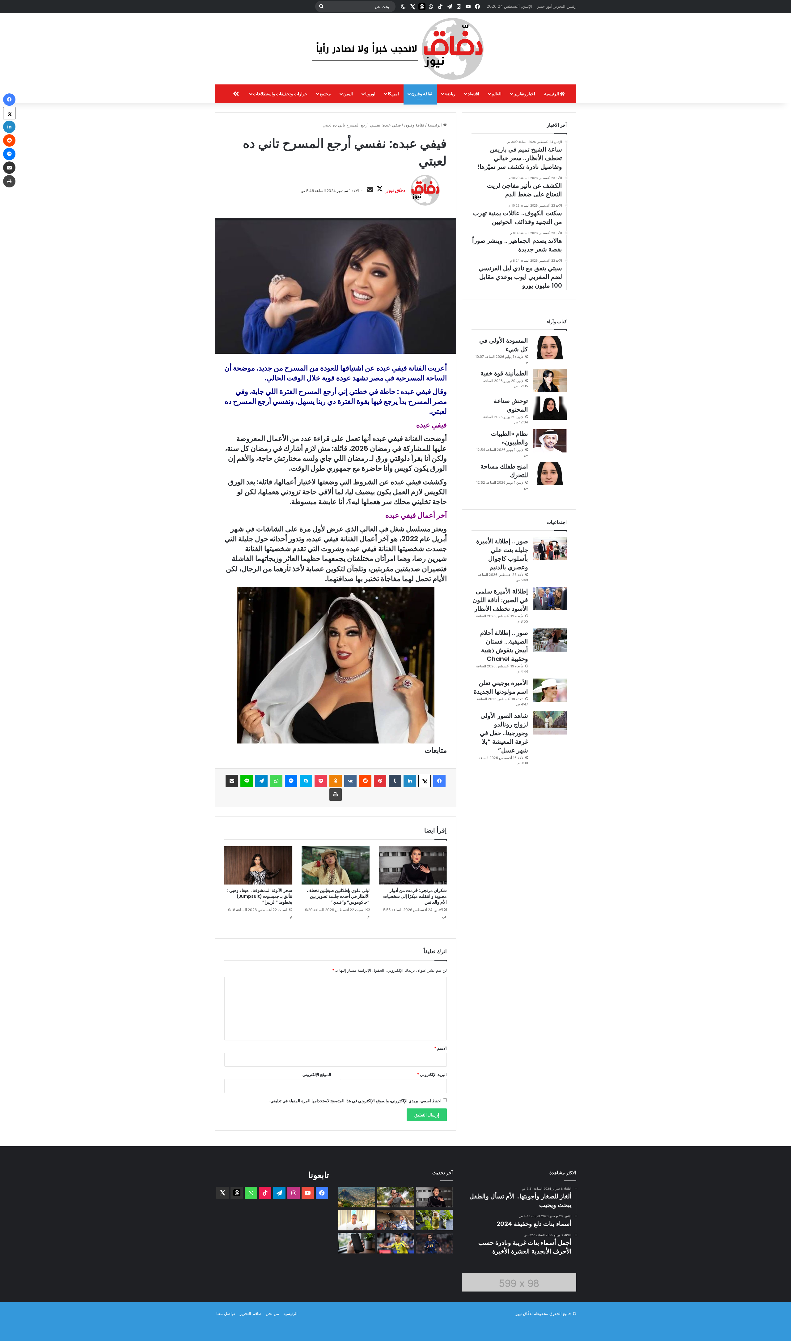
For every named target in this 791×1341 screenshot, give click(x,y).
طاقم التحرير (250, 1313)
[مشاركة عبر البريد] (232, 781)
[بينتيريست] (380, 781)
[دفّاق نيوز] (395, 49)
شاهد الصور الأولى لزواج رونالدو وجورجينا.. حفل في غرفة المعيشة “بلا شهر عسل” (504, 733)
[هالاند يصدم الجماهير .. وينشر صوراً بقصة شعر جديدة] (356, 1220)
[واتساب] (276, 781)
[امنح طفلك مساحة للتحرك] (550, 473)
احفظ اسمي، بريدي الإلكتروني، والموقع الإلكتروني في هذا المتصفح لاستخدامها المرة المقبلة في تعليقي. (355, 1100)
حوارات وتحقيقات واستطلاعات (280, 93)
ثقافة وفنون (421, 93)
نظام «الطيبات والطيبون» (509, 438)
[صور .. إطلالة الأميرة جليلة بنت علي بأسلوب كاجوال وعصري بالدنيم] (550, 548)
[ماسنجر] (291, 781)
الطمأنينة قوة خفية (504, 373)
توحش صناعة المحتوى (511, 405)
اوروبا (370, 93)
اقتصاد (473, 93)
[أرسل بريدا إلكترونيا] (370, 190)
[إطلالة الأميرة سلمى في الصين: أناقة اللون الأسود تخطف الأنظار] (550, 598)
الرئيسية (552, 93)
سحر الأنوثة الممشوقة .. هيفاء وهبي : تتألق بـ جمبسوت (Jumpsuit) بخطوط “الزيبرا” (259, 896)
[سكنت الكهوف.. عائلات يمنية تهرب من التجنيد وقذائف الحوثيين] (395, 1220)
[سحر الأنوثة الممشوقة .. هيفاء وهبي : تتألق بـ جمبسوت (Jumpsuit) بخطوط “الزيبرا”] (258, 865)
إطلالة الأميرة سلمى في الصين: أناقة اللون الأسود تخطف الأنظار (500, 600)
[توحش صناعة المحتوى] (550, 408)
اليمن (348, 93)
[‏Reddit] (365, 781)
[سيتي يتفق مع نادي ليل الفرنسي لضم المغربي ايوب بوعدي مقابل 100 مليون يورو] (434, 1243)
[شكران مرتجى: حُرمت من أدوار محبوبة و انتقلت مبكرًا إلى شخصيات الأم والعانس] (413, 865)
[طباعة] (335, 794)
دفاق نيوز (395, 190)
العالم (496, 93)
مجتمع (325, 93)
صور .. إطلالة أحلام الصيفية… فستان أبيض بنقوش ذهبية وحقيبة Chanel (504, 645)
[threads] (421, 6)
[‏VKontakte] (350, 781)
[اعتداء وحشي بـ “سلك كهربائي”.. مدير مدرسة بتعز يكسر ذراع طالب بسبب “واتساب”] (356, 1197)
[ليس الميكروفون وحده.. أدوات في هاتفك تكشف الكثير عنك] (356, 1243)
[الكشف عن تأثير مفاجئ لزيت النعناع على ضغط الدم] (434, 1220)
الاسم (440, 1048)
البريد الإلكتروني (432, 1074)
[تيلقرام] (261, 781)
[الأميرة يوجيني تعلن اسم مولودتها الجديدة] (550, 690)
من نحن (272, 1313)
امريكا (393, 93)
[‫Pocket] (321, 781)
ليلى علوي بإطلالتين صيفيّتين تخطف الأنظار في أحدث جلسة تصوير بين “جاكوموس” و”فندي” (338, 896)
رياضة (450, 93)
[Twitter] (412, 6)
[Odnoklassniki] (335, 781)
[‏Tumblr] (395, 781)
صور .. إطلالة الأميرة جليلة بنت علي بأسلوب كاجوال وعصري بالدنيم (502, 554)
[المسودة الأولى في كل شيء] (550, 347)
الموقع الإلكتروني (316, 1074)
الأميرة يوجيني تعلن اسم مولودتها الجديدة (501, 687)
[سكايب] (306, 781)
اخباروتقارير (524, 93)
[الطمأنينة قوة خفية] (550, 380)
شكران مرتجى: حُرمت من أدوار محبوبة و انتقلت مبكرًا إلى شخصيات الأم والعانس (415, 896)
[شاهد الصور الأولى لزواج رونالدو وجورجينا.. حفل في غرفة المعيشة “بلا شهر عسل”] (550, 723)
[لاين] (246, 781)
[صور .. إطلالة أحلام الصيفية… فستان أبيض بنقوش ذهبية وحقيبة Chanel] (550, 640)
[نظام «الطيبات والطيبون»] (550, 440)
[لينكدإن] (410, 781)
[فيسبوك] (439, 781)
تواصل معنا (225, 1313)
